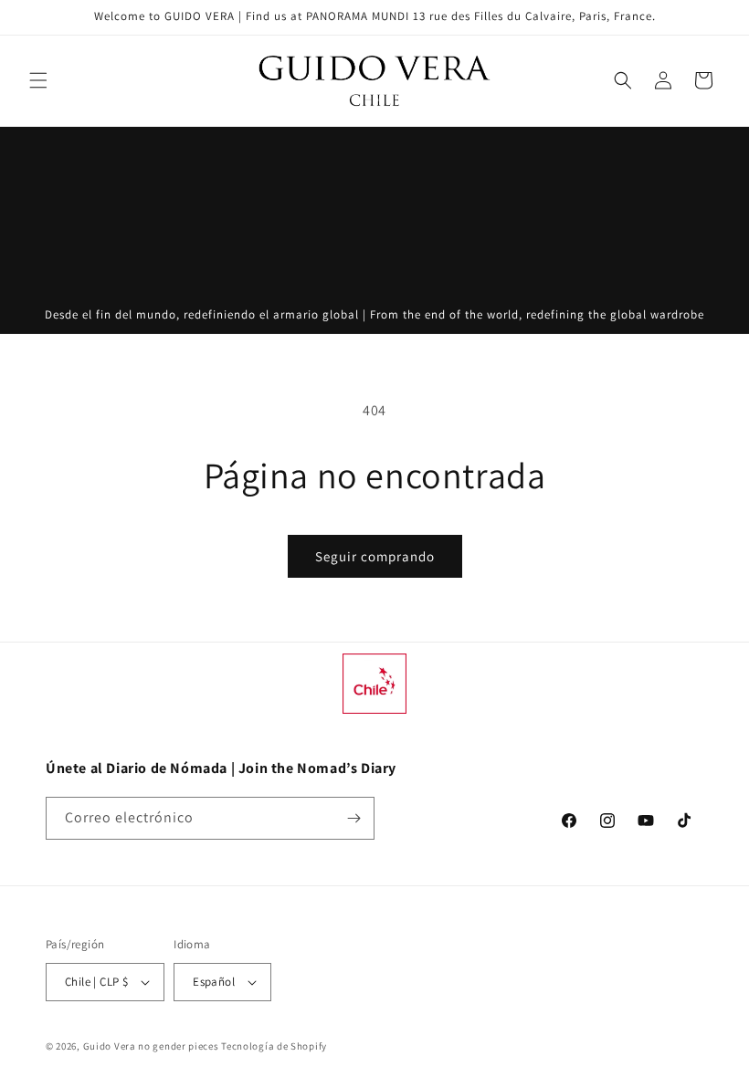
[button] (38, 80)
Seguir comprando (375, 556)
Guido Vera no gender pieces (151, 1046)
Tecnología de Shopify (274, 1046)
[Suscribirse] (353, 818)
